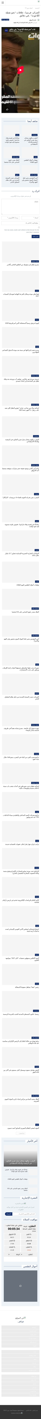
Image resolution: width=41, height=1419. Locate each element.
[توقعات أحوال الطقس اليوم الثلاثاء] (30, 152)
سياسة (36, 867)
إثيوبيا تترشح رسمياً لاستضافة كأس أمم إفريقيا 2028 (22, 323)
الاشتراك (8, 1214)
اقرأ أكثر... (20, 1322)
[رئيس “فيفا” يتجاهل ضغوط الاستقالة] (20, 974)
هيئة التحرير (33, 1391)
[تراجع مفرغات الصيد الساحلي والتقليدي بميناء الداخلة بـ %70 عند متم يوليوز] (20, 802)
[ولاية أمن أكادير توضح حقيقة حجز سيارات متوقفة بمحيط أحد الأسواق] (20, 455)
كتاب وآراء (33, 1380)
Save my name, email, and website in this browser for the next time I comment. (21, 231)
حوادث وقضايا (35, 261)
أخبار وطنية (33, 1334)
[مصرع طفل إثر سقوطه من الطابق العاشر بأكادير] (20, 252)
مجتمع (17, 174)
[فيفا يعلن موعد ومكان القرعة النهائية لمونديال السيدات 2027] (20, 281)
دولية (37, 346)
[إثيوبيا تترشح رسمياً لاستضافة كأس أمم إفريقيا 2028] (20, 310)
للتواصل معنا (33, 1395)
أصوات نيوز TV (5, 19)
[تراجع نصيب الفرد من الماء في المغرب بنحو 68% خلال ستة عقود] (20, 744)
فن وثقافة (33, 1376)
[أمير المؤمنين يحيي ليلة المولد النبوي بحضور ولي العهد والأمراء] (30, 170)
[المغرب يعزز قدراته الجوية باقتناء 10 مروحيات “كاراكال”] (20, 484)
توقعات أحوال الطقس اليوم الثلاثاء (28, 585)
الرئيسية (34, 1327)
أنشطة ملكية (16, 157)
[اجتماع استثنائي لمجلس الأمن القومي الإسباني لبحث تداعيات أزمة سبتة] (20, 916)
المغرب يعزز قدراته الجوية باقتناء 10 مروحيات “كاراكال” (20, 497)
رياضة (17, 135)
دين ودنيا (34, 1363)
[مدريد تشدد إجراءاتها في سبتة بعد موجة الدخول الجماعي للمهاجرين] (20, 337)
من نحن (34, 1387)
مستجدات (34, 135)
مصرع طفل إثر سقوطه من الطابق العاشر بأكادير (23, 264)
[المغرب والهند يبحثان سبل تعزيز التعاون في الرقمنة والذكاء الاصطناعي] (30, 130)
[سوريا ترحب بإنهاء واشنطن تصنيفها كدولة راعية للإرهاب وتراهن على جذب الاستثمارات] (20, 655)
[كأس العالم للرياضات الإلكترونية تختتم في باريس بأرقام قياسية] (20, 887)
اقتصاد (36, 550)
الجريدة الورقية (32, 1370)
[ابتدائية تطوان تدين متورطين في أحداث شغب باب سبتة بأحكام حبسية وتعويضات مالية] (20, 773)
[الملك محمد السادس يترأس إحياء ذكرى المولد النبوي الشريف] (20, 1086)
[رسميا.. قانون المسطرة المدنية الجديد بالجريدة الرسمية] (20, 1001)
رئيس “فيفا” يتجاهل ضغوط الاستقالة (27, 987)
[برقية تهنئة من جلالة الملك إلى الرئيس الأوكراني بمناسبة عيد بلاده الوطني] (20, 1028)
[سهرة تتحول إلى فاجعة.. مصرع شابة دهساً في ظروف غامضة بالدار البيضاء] (20, 715)
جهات (35, 157)
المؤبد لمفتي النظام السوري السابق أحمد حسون (23, 1128)
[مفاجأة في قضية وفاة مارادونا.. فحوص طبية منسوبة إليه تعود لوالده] (11, 130)
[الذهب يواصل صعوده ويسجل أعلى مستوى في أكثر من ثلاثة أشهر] (20, 1057)
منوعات (36, 494)
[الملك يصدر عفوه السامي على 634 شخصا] (11, 152)
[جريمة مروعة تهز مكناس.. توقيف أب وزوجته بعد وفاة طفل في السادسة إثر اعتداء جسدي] (20, 366)
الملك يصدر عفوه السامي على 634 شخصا (25, 612)
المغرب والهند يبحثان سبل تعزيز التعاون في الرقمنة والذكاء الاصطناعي (20, 1162)
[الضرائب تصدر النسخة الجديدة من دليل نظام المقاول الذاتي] (11, 170)
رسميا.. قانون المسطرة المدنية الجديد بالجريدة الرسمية (21, 1014)
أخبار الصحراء (32, 1331)
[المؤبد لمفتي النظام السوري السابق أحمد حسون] (20, 1115)
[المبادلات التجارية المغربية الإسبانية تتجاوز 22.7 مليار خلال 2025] (20, 540)
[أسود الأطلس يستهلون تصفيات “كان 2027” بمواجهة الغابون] (20, 945)
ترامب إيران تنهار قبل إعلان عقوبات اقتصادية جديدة (22, 844)
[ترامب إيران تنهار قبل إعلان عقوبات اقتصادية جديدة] (20, 831)
